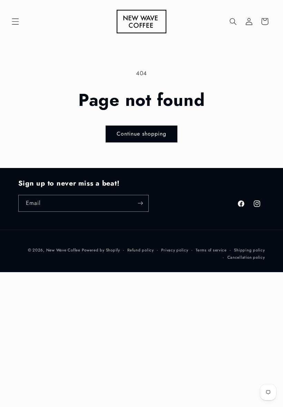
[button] (15, 21)
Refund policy (140, 250)
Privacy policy (174, 250)
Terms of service (211, 250)
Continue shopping (142, 134)
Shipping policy (249, 250)
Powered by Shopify (101, 250)
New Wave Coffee (63, 250)
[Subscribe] (140, 203)
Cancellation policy (246, 257)
